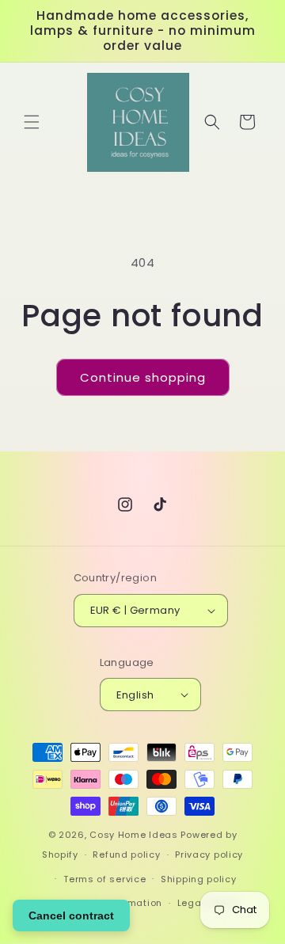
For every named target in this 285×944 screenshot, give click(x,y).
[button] (31, 122)
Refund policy (126, 854)
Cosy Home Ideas (133, 834)
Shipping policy (199, 879)
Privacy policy (209, 854)
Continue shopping (143, 377)
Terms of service (104, 879)
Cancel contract (71, 915)
